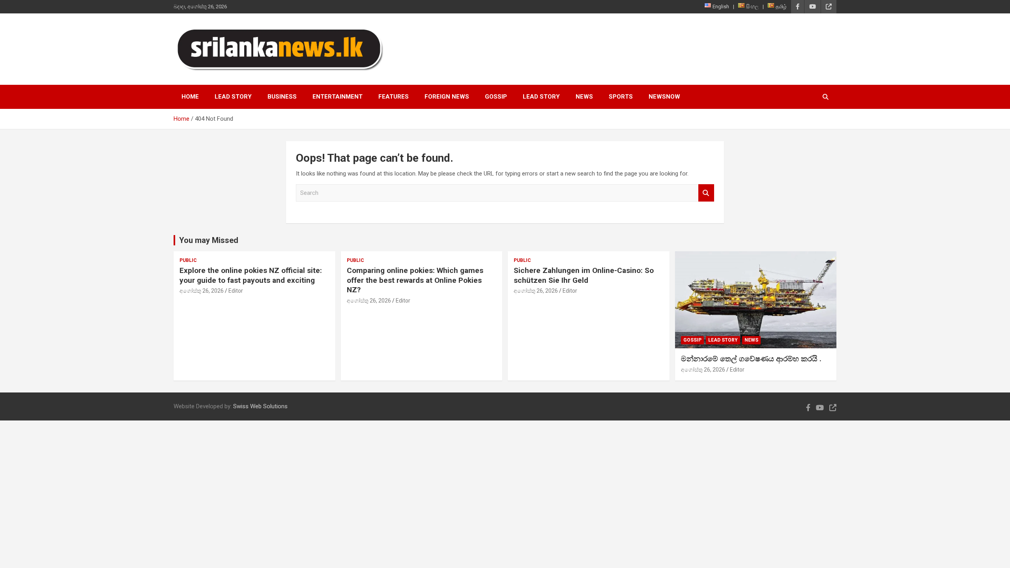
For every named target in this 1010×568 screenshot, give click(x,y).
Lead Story (233, 96)
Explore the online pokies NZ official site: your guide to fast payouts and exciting (251, 275)
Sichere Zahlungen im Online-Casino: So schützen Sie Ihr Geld (584, 275)
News (584, 96)
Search (706, 193)
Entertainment (337, 96)
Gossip (496, 96)
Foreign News (447, 96)
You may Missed (208, 240)
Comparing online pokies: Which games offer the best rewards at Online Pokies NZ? (415, 280)
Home (190, 96)
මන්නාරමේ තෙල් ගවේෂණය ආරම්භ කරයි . (751, 358)
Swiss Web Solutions (260, 406)
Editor (235, 291)
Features (393, 96)
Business (282, 96)
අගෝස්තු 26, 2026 (202, 291)
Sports (621, 96)
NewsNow (664, 96)
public (188, 260)
